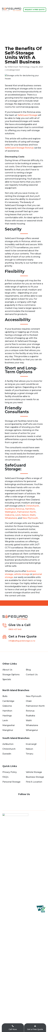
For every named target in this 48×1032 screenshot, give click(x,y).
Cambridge (8, 701)
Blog (28, 669)
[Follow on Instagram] (27, 801)
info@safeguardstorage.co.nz (21, 641)
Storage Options (11, 674)
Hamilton (30, 509)
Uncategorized (13, 70)
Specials (6, 679)
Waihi (32, 515)
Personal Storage (11, 782)
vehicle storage (22, 574)
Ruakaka (30, 715)
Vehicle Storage (34, 772)
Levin (18, 515)
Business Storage (35, 777)
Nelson (25, 515)
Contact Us (32, 674)
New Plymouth (30, 518)
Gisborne (9, 515)
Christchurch (32, 506)
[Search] (38, 29)
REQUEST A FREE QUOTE (35, 9)
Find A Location (34, 782)
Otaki (29, 701)
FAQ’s (5, 777)
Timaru (29, 754)
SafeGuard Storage (27, 115)
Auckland (10, 509)
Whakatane (11, 518)
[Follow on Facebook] (21, 801)
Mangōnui (7, 730)
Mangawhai (8, 725)
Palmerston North (26, 512)
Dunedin (6, 754)
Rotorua (19, 509)
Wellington (10, 512)
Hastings (7, 715)
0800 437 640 (11, 29)
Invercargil (31, 744)
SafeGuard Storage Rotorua (19, 148)
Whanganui (32, 730)
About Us (7, 669)
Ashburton (7, 744)
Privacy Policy (9, 772)
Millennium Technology (19, 67)
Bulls (4, 696)
